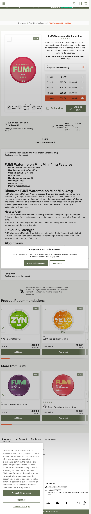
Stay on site (57, 263)
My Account (21, 439)
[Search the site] (33, 17)
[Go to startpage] (44, 12)
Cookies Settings (21, 506)
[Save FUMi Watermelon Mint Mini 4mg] (9, 39)
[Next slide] (86, 328)
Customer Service (6, 440)
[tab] (21, 81)
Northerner (36, 439)
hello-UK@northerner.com (57, 487)
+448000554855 (54, 490)
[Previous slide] (3, 328)
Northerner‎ (22, 23)
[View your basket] (77, 17)
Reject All (21, 500)
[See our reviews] (67, 6)
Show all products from (45, 142)
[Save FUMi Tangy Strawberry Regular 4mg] (45, 374)
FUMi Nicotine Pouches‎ (38, 23)
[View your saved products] (55, 17)
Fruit (39, 109)
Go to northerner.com (36, 263)
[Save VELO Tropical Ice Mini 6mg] (45, 309)
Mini (14, 109)
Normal (26, 109)
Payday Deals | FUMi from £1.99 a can (44, 2)
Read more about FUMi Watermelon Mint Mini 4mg (65, 57)
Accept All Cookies (21, 493)
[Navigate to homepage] (67, 438)
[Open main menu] (12, 17)
